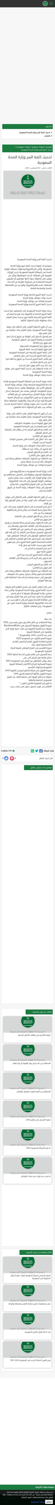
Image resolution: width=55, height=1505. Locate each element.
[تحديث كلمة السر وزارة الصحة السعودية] (41, 750)
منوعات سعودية (38, 147)
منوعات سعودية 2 (23, 147)
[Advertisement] (27, 35)
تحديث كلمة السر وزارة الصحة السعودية (34, 132)
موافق (49, 1502)
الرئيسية (49, 147)
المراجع (47, 136)
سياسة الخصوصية (38, 1502)
